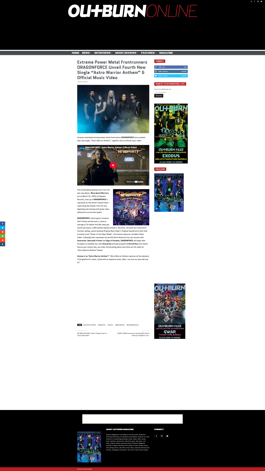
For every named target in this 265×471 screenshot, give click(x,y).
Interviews (102, 52)
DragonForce (101, 325)
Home (75, 52)
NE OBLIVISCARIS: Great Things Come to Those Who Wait (92, 334)
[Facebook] (254, 1)
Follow (183, 71)
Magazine (166, 52)
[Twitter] (261, 1)
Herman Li (110, 325)
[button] (251, 1)
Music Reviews (125, 52)
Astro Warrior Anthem (89, 325)
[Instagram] (258, 1)
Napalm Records (119, 325)
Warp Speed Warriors (133, 325)
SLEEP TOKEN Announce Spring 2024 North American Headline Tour (133, 334)
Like (185, 67)
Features (148, 52)
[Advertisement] (132, 35)
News (86, 52)
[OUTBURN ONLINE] (132, 11)
